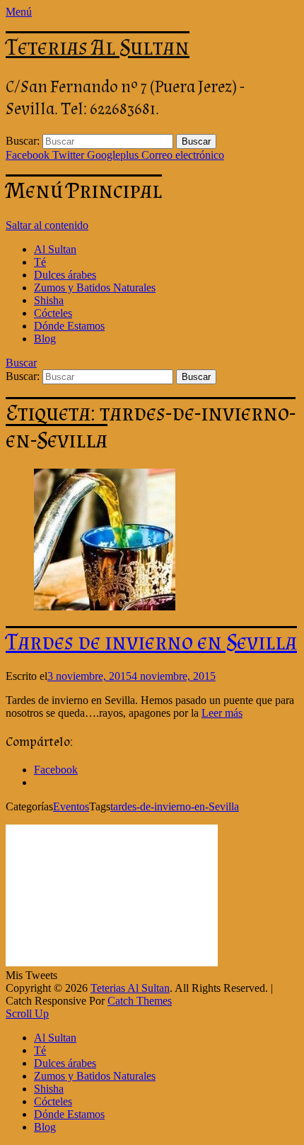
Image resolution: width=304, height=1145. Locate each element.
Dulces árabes (65, 275)
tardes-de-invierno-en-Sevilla (174, 806)
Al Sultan (55, 249)
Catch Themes (139, 1001)
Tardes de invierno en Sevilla (151, 641)
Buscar (21, 363)
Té (40, 262)
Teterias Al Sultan (97, 46)
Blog (45, 339)
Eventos (71, 806)
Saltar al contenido (47, 225)
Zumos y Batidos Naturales (95, 287)
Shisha (49, 300)
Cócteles (53, 313)
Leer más (221, 713)
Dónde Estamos (69, 326)
